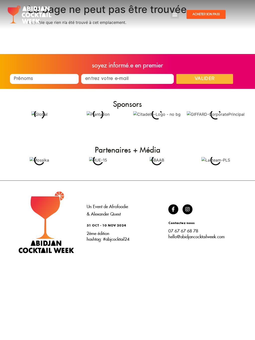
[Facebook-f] (173, 209)
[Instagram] (187, 209)
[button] (175, 14)
